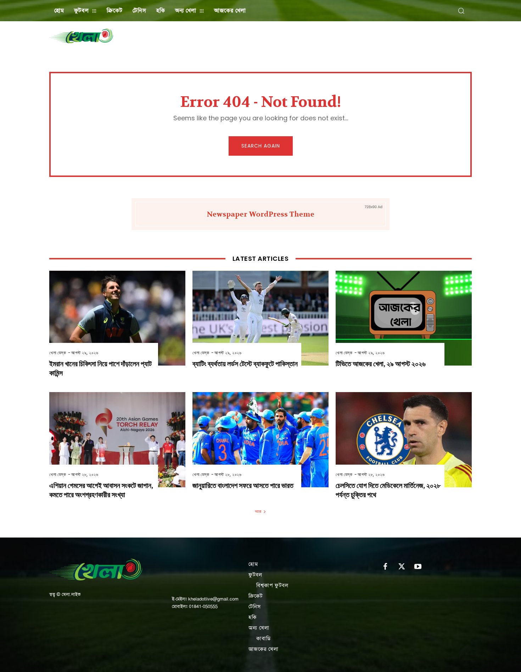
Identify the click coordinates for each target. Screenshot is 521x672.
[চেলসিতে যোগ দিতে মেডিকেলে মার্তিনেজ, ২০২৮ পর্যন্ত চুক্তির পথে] (404, 439)
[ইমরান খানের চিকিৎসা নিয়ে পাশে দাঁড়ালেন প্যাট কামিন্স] (117, 318)
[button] (461, 10)
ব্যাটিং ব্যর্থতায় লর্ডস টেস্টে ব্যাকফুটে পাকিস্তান (245, 364)
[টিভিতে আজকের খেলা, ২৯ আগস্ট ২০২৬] (404, 318)
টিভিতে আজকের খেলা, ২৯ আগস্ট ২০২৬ (381, 364)
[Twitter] (401, 567)
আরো (258, 511)
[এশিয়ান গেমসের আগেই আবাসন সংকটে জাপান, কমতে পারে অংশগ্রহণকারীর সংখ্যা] (117, 439)
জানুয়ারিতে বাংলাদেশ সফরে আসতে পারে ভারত (242, 485)
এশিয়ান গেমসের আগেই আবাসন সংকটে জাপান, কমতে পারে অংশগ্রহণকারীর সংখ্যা (101, 490)
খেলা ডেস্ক (57, 353)
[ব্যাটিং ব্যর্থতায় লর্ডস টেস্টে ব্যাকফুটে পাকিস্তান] (260, 318)
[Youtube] (417, 567)
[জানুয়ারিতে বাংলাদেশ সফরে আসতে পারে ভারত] (260, 439)
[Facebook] (385, 567)
